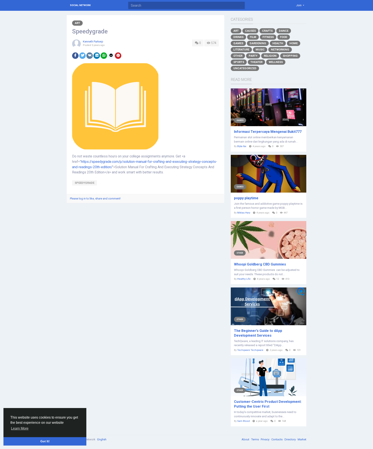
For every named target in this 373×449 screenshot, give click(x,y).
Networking (280, 49)
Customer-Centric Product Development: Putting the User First (268, 404)
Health (277, 43)
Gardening (258, 43)
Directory (290, 439)
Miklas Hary (243, 212)
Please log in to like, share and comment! (95, 198)
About (246, 439)
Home (293, 43)
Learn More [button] (19, 428)
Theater (256, 62)
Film (253, 37)
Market (302, 439)
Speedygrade (84, 182)
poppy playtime (246, 198)
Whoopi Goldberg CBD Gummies (260, 264)
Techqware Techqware (250, 350)
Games (238, 43)
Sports (238, 62)
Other (237, 55)
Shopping (290, 55)
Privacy (265, 439)
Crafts (267, 30)
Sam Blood (243, 421)
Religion (270, 55)
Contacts (277, 439)
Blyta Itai (241, 146)
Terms (255, 439)
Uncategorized (244, 68)
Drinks (238, 37)
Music (260, 49)
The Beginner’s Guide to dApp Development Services (258, 333)
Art (77, 23)
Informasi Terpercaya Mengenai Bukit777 (268, 132)
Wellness (276, 62)
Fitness (268, 37)
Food (283, 37)
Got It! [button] (45, 441)
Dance (283, 30)
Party (253, 55)
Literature (241, 49)
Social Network (80, 5)
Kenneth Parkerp (93, 41)
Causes (250, 30)
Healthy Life (244, 279)
